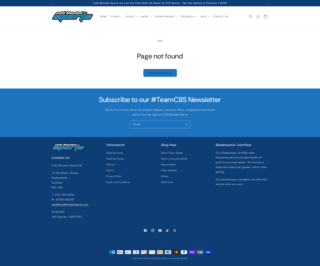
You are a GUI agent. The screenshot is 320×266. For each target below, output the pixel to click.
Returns (110, 170)
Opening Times (114, 152)
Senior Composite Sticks (174, 158)
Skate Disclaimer (115, 158)
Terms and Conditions (118, 182)
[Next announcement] (267, 3)
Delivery (110, 164)
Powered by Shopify (179, 258)
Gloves (164, 176)
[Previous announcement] (52, 3)
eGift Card (166, 182)
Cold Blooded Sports (159, 258)
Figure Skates (168, 164)
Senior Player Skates (172, 152)
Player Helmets (169, 170)
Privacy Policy (114, 176)
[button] (116, 16)
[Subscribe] (186, 124)
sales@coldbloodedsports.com (70, 204)
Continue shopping (160, 73)
